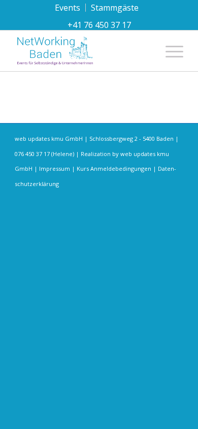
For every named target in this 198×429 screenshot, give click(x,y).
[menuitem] (68, 8)
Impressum (54, 168)
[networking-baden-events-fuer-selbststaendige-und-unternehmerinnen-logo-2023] (82, 50)
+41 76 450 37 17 (99, 24)
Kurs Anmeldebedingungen (114, 168)
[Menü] (169, 50)
